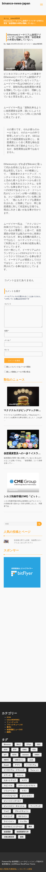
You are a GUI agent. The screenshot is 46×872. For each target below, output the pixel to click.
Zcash (6, 765)
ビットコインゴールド (12, 801)
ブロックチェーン (14, 725)
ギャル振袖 (27, 869)
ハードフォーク (10, 796)
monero (25, 755)
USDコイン (19, 760)
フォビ (6, 811)
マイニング (8, 816)
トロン (24, 791)
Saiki (8, 44)
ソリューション (10, 791)
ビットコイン (27, 796)
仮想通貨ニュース (14, 729)
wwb (31, 760)
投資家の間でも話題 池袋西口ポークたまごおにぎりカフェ (27, 541)
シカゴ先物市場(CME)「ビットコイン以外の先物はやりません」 (23, 496)
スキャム (20, 775)
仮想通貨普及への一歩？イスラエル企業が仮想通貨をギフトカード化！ (23, 453)
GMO (24, 750)
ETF (15, 750)
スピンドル (8, 785)
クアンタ (7, 775)
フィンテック (12, 722)
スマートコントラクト (26, 785)
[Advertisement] (23, 603)
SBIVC (6, 760)
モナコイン (22, 816)
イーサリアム (31, 765)
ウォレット (34, 770)
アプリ (17, 765)
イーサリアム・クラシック (14, 770)
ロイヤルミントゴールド (13, 827)
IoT (5, 755)
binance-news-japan (16, 3)
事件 (9, 727)
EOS (5, 750)
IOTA (14, 755)
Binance (7, 744)
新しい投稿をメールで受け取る (18, 372)
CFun (28, 744)
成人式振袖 (4, 869)
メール (7, 340)
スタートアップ (10, 780)
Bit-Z (19, 744)
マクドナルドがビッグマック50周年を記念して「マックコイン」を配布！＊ (23, 410)
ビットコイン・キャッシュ (14, 806)
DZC (38, 744)
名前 (6, 331)
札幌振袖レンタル (16, 869)
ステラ (24, 780)
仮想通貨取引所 (23, 832)
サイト (6, 350)
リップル (23, 821)
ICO (9, 717)
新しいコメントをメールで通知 (18, 367)
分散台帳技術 (9, 837)
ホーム (6, 18)
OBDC (37, 755)
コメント (7, 304)
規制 (21, 837)
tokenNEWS (15, 18)
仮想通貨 (7, 832)
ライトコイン (9, 821)
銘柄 (9, 732)
